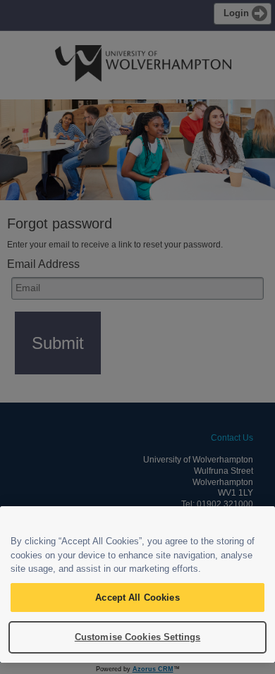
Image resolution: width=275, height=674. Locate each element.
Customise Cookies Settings (137, 637)
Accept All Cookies (137, 597)
